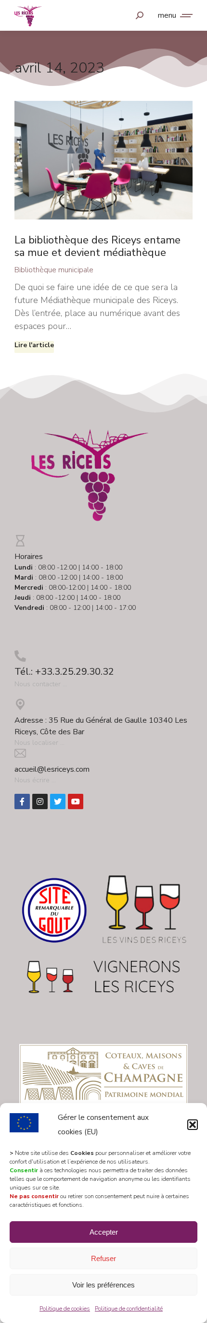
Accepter (104, 1232)
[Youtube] (75, 801)
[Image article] (103, 160)
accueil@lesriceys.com (52, 769)
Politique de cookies (64, 1308)
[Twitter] (57, 801)
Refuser (103, 1258)
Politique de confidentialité (129, 1308)
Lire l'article (34, 345)
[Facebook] (22, 801)
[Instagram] (40, 801)
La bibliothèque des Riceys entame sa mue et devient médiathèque (97, 246)
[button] (192, 1124)
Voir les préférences (103, 1285)
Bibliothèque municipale (53, 270)
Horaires (28, 556)
